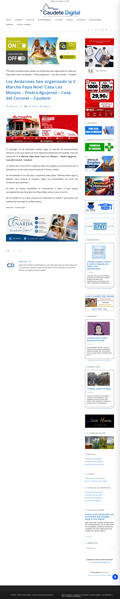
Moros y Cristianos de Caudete (96, 481)
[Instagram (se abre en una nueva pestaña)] (95, 29)
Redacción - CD (15, 106)
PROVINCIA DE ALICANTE (93, 495)
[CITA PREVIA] (99, 130)
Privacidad (85, 595)
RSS (63, 596)
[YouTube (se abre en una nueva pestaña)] (99, 29)
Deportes (47, 106)
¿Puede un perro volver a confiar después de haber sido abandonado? (99, 265)
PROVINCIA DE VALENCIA (93, 498)
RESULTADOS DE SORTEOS (94, 464)
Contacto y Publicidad (73, 596)
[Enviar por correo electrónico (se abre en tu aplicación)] (106, 29)
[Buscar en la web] (111, 29)
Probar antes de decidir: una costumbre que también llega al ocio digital (99, 516)
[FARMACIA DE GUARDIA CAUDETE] (99, 147)
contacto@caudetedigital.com (99, 562)
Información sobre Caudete (95, 478)
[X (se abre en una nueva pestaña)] (88, 29)
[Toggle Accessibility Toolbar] (115, 577)
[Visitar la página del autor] (10, 264)
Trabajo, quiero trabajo (99, 388)
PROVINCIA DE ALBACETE (94, 492)
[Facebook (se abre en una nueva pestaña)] (92, 29)
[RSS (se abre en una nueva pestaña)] (102, 29)
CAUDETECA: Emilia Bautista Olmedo (97, 339)
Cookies (77, 595)
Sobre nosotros (67, 595)
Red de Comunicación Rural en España (99, 575)
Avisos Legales (95, 595)
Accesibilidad (106, 595)
